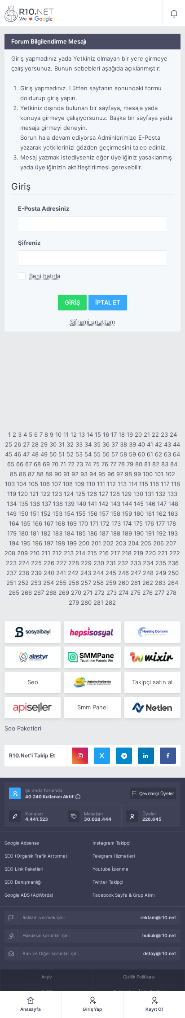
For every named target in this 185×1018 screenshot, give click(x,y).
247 (136, 572)
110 (90, 483)
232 (123, 563)
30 (53, 444)
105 (33, 483)
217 (115, 553)
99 (137, 474)
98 (128, 474)
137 (46, 503)
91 (66, 474)
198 (60, 543)
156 (92, 513)
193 (173, 533)
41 (150, 444)
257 (86, 582)
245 (111, 572)
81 (147, 464)
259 (111, 582)
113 (122, 483)
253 (36, 582)
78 (121, 464)
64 (176, 454)
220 (150, 553)
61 (150, 454)
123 (57, 493)
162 (161, 513)
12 (73, 434)
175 (138, 523)
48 (35, 454)
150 (23, 513)
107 (56, 483)
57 (114, 454)
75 (96, 464)
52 (70, 454)
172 (105, 523)
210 (35, 553)
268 (51, 592)
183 (57, 533)
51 (61, 454)
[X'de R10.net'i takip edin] (102, 756)
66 (19, 464)
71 (63, 464)
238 (23, 572)
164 (14, 523)
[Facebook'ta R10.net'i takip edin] (168, 756)
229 (86, 563)
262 (147, 582)
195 (26, 543)
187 (104, 533)
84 (173, 464)
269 (63, 592)
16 (106, 434)
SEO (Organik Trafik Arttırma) (35, 856)
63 (167, 454)
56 (106, 454)
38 (123, 444)
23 (164, 434)
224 (23, 563)
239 (36, 572)
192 (161, 533)
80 (138, 464)
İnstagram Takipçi (111, 842)
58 (123, 454)
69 (46, 464)
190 (139, 533)
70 (55, 464)
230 (98, 563)
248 (148, 572)
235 (160, 563)
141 (92, 503)
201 (96, 543)
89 (49, 474)
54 (88, 454)
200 (84, 543)
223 (11, 563)
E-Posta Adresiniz (43, 208)
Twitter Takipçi (107, 882)
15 (98, 434)
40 (141, 444)
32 (70, 444)
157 (104, 513)
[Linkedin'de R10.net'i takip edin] (146, 756)
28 (35, 444)
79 (130, 464)
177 (160, 523)
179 (12, 533)
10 (58, 434)
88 (40, 474)
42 (158, 444)
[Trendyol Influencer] (152, 657)
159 (127, 513)
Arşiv (46, 976)
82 (155, 464)
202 (108, 543)
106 (45, 483)
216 (104, 553)
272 (99, 592)
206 (158, 543)
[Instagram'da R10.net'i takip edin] (80, 756)
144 (127, 503)
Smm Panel (92, 707)
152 (46, 513)
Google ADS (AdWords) (28, 895)
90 (58, 474)
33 (79, 444)
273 (111, 592)
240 (49, 572)
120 (23, 493)
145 (139, 503)
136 (35, 503)
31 (61, 444)
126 (92, 493)
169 (72, 523)
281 (98, 602)
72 (71, 464)
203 (120, 543)
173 (116, 523)
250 (173, 572)
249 (160, 572)
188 (115, 533)
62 (158, 454)
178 (171, 523)
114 (132, 483)
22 (155, 434)
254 (48, 582)
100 (148, 474)
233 (135, 563)
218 (127, 553)
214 (80, 553)
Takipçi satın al (152, 682)
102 (170, 474)
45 (8, 454)
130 (138, 493)
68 (37, 464)
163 (173, 513)
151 (34, 513)
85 (13, 474)
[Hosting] (152, 632)
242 (73, 572)
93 (84, 474)
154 (69, 513)
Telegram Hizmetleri (113, 856)
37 (114, 444)
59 (132, 454)
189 (127, 533)
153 (57, 513)
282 (110, 602)
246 (123, 572)
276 (147, 592)
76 (104, 464)
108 (68, 483)
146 (150, 503)
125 (80, 493)
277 (159, 592)
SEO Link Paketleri (23, 869)
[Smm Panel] (32, 632)
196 (37, 543)
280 (86, 602)
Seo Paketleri (22, 728)
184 (69, 533)
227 (61, 563)
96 (111, 474)
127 (103, 493)
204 (133, 543)
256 (73, 582)
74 (88, 464)
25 (8, 444)
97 (119, 474)
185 (81, 533)
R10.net (29, 13)
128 (115, 493)
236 (173, 563)
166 (37, 523)
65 (10, 464)
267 (39, 592)
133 (172, 493)
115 (143, 483)
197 (48, 543)
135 (23, 503)
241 (61, 572)
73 (79, 464)
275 (135, 592)
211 (45, 553)
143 (115, 503)
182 (46, 533)
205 (146, 543)
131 (149, 493)
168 (60, 523)
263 (160, 582)
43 (167, 444)
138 (58, 503)
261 (136, 582)
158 (115, 513)
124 (69, 493)
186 (92, 533)
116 (154, 483)
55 (97, 454)
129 (127, 493)
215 (92, 553)
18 (122, 434)
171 (94, 523)
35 (97, 444)
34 (88, 444)
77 (113, 464)
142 (104, 503)
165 (26, 523)
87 (31, 474)
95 (102, 474)
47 (26, 454)
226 (49, 563)
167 (48, 523)
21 (147, 434)
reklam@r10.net (158, 917)
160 (139, 513)
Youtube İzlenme (110, 869)
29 (44, 444)
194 (14, 543)
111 (101, 483)
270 (76, 592)
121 (34, 493)
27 (26, 444)
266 (26, 592)
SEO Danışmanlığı (22, 882)
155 (81, 513)
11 (66, 434)
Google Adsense (21, 842)
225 (36, 563)
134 (12, 503)
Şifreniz (29, 242)
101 (158, 474)
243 (85, 572)
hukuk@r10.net (159, 935)
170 (83, 523)
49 (44, 454)
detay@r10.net (159, 953)
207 (171, 543)
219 (138, 553)
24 (173, 434)
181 (34, 533)
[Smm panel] (92, 657)
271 (87, 592)
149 (12, 513)
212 (57, 553)
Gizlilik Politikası (138, 976)
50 (53, 454)
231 (111, 563)
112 (111, 483)
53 (79, 454)
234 (148, 563)
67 (28, 464)
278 (171, 592)
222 (174, 553)
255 (61, 582)
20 (138, 434)
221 (162, 553)
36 (106, 444)
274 (123, 592)
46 (17, 454)
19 (130, 434)
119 (11, 493)
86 (22, 474)
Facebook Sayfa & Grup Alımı (123, 895)
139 (70, 503)
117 (165, 483)
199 (72, 543)
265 (14, 592)
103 (10, 483)
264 (172, 582)
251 (11, 582)
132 (161, 493)
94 (93, 474)
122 (45, 493)
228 (73, 563)
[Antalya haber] (92, 682)
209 (22, 553)
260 (123, 582)
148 (173, 503)
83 (164, 464)
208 (9, 553)
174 (127, 523)
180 (23, 533)
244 (98, 572)
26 (17, 444)
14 (90, 434)
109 (79, 483)
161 (149, 513)
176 (149, 523)
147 (162, 503)
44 (176, 444)
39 (132, 444)
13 (82, 434)
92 (75, 474)
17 (114, 434)
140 (81, 503)
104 (21, 483)
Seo (32, 682)
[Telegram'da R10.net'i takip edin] (124, 756)
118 (175, 483)
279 (74, 602)
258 (98, 582)
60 (141, 454)
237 (11, 572)
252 (23, 582)
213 (69, 553)
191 (149, 533)
